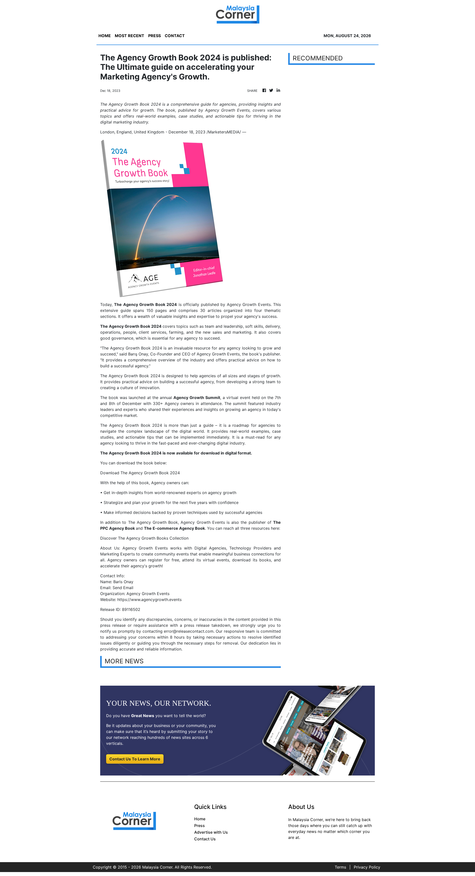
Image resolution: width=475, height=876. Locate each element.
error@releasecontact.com (189, 631)
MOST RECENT (129, 35)
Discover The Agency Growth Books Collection (144, 538)
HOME (104, 35)
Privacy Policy (367, 867)
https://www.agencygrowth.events (149, 599)
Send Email (123, 587)
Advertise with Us (211, 832)
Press (199, 825)
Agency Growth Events (249, 304)
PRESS (154, 35)
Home (199, 818)
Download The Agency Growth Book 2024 (140, 472)
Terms (340, 867)
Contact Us (205, 838)
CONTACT (175, 35)
